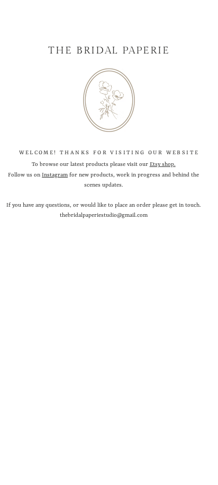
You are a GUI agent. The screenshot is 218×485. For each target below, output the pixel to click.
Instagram (55, 175)
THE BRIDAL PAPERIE (108, 50)
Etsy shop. (163, 164)
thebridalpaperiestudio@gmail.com (104, 215)
